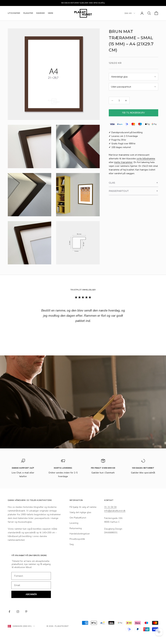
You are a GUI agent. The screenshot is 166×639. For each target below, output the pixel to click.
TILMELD (83, 352)
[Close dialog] (105, 281)
